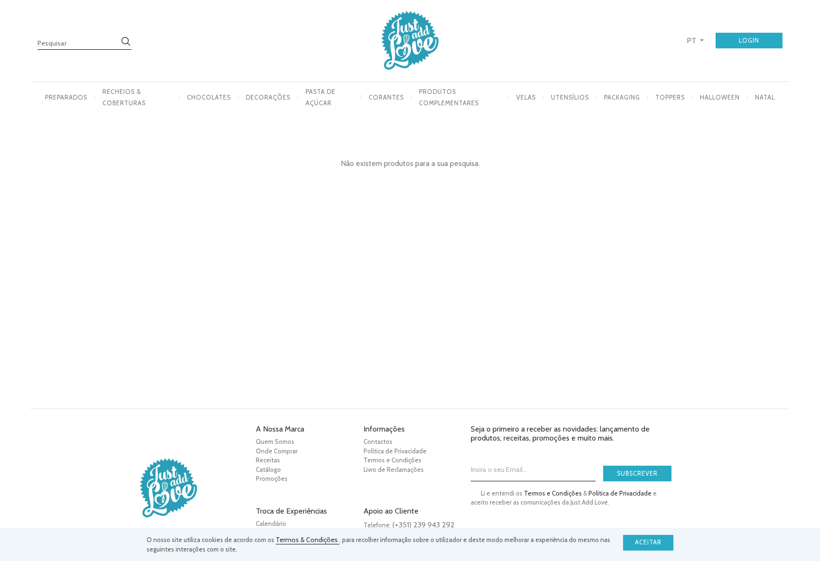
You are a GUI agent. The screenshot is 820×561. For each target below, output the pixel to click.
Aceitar (648, 542)
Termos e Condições (392, 460)
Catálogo (268, 469)
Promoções (272, 478)
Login (749, 40)
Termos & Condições (307, 539)
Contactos (377, 441)
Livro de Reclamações (393, 469)
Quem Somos (275, 441)
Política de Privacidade (395, 451)
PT (692, 40)
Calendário (271, 523)
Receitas (268, 460)
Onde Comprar (277, 451)
